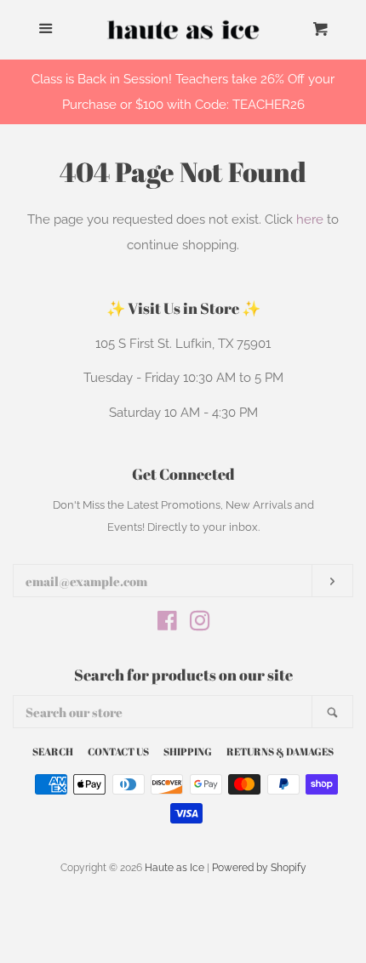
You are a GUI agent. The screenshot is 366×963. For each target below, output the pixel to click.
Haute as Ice (174, 868)
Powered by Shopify (259, 868)
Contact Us (118, 751)
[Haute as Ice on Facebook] (167, 624)
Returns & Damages (280, 751)
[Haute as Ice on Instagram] (200, 624)
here (309, 219)
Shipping (187, 751)
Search (52, 751)
